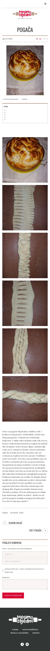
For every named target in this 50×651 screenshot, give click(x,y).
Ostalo (24, 99)
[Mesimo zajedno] (25, 14)
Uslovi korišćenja (30, 630)
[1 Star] (5, 119)
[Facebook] (22, 644)
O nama (15, 630)
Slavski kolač (15, 523)
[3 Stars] (5, 114)
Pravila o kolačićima (19, 633)
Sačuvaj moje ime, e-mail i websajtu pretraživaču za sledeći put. (24, 570)
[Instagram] (27, 644)
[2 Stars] (5, 117)
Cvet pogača (35, 530)
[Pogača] (25, 70)
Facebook (14, 512)
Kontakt (36, 633)
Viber (21, 512)
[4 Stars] (5, 112)
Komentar (6, 577)
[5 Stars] (5, 110)
